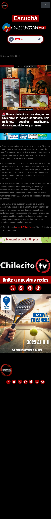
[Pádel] (25, 352)
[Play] (11, 39)
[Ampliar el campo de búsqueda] (45, 5)
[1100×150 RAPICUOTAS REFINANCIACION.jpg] (25, 139)
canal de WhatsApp (23, 227)
